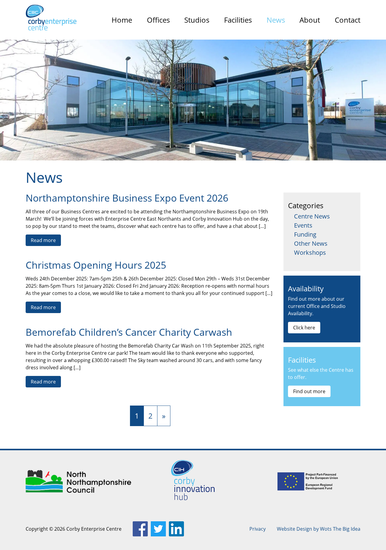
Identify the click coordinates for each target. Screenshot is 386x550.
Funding (305, 234)
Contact (347, 20)
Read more (43, 240)
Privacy (257, 529)
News (276, 20)
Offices (158, 20)
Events (303, 225)
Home (122, 20)
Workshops (310, 252)
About (309, 20)
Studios (196, 20)
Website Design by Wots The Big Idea (318, 529)
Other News (310, 243)
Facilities (238, 20)
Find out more (309, 391)
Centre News (312, 216)
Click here (304, 327)
